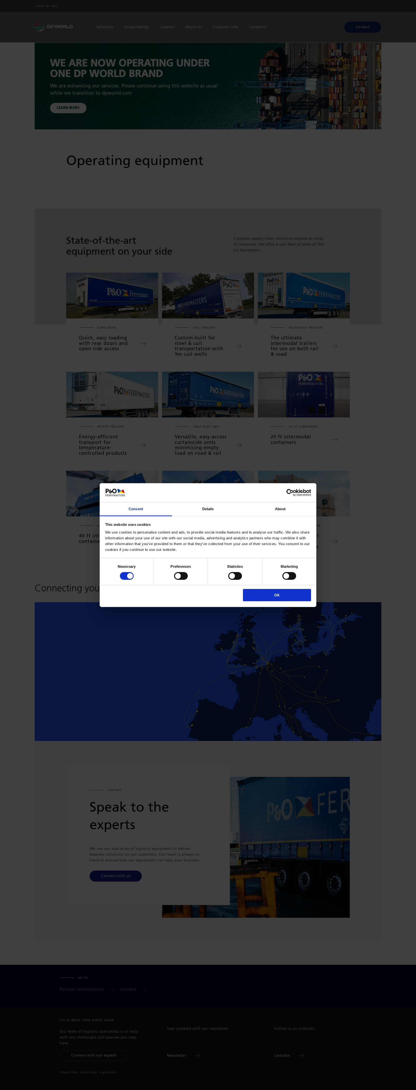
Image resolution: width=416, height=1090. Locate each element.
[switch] (181, 576)
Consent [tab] (136, 509)
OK (277, 595)
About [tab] (280, 509)
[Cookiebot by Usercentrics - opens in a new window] (290, 492)
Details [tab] (208, 509)
